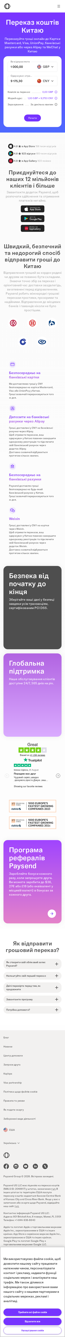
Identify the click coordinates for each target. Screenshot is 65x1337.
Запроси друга (11, 1064)
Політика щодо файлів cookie (20, 1091)
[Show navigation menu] (58, 6)
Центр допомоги (13, 1055)
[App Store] (32, 208)
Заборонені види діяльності (19, 1118)
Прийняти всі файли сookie (32, 1312)
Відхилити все (32, 1321)
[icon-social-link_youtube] (25, 1166)
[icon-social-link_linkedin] (35, 1166)
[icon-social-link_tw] (45, 1166)
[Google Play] (32, 218)
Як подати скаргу (13, 1109)
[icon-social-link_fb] (6, 1166)
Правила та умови (14, 1100)
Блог (6, 1037)
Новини (7, 1046)
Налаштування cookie (32, 1330)
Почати (32, 118)
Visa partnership (12, 1082)
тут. (53, 1188)
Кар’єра (7, 1073)
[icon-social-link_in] (16, 1166)
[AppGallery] (32, 228)
